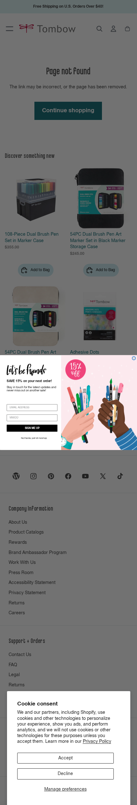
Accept (65, 758)
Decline (65, 774)
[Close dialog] (134, 358)
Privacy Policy (97, 741)
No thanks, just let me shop (34, 438)
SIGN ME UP (32, 428)
